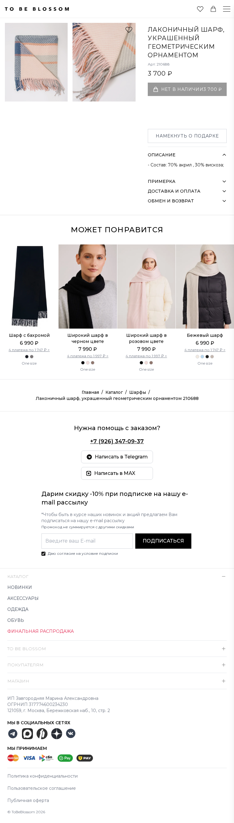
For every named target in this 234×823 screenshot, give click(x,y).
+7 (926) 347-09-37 (117, 441)
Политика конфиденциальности (42, 776)
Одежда (17, 609)
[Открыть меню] (223, 8)
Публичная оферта (28, 800)
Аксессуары (23, 598)
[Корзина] (213, 9)
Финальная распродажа (40, 631)
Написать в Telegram (121, 457)
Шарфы (137, 392)
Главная (90, 392)
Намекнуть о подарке (187, 136)
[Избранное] (200, 8)
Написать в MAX (114, 473)
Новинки (19, 587)
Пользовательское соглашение (41, 788)
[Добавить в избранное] (129, 29)
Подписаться (163, 541)
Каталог (114, 392)
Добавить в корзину (29, 313)
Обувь (15, 620)
